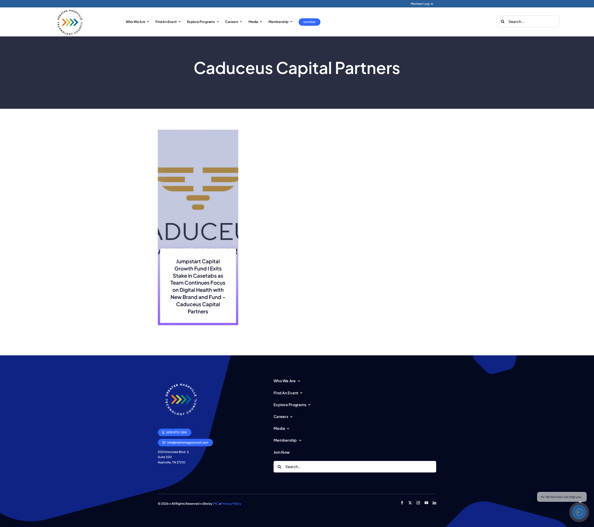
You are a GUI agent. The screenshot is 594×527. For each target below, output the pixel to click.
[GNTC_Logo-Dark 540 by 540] (70, 10)
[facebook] (402, 503)
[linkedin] (434, 503)
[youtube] (426, 503)
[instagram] (418, 503)
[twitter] (410, 503)
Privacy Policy (231, 503)
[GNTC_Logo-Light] (181, 378)
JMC (216, 503)
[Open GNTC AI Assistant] (579, 512)
